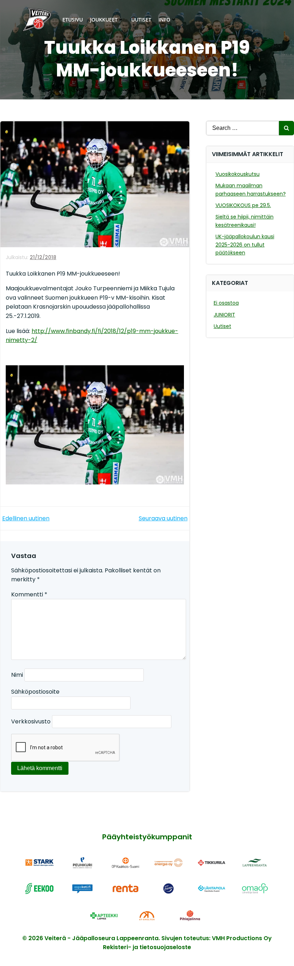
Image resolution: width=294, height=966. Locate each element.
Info (164, 19)
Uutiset (141, 19)
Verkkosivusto (31, 721)
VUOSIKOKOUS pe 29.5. (243, 205)
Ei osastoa (226, 302)
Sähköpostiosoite (35, 692)
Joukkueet (104, 19)
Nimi (17, 675)
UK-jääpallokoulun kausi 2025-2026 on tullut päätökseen (244, 244)
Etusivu (72, 19)
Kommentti (29, 594)
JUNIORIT (224, 314)
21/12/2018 (43, 257)
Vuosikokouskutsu (237, 174)
